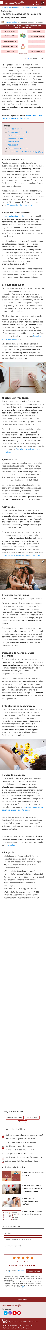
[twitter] (6, 1313)
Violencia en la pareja (15, 1117)
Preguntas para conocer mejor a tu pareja (20, 1149)
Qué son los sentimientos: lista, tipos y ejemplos (22, 1161)
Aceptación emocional (16, 129)
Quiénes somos (33, 1322)
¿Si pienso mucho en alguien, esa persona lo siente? (24, 1135)
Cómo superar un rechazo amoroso (33, 1174)
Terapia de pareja (32, 1117)
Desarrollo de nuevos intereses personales (24, 151)
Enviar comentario (34, 1271)
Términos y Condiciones (26, 1325)
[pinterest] (19, 1313)
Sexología (22, 1122)
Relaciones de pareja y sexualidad (23, 7)
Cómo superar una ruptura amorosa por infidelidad (22, 117)
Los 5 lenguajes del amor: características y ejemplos (24, 1157)
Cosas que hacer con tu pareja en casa (19, 1153)
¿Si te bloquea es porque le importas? (18, 1146)
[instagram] (10, 1313)
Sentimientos (38, 7)
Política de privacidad (9, 1328)
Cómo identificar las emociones (19, 205)
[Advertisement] (23, 1005)
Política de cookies (23, 1328)
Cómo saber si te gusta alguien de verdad (20, 1138)
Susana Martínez (12, 22)
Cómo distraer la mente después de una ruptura (21, 555)
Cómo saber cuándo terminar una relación (20, 1142)
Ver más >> (39, 152)
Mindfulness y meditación (18, 138)
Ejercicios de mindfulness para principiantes (21, 451)
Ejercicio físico (13, 141)
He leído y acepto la (14, 1271)
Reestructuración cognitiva (18, 132)
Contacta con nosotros (10, 1325)
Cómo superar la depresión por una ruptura (30, 1201)
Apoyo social (13, 145)
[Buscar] (42, 3)
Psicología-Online (6, 7)
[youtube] (15, 1313)
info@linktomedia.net (26, 1287)
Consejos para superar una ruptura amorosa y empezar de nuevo (32, 1188)
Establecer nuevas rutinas (18, 148)
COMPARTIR (35, 4)
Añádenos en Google (36, 58)
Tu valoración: (22, 1261)
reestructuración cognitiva (14, 216)
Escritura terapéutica (16, 135)
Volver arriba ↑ (23, 1299)
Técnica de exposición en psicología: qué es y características (22, 808)
